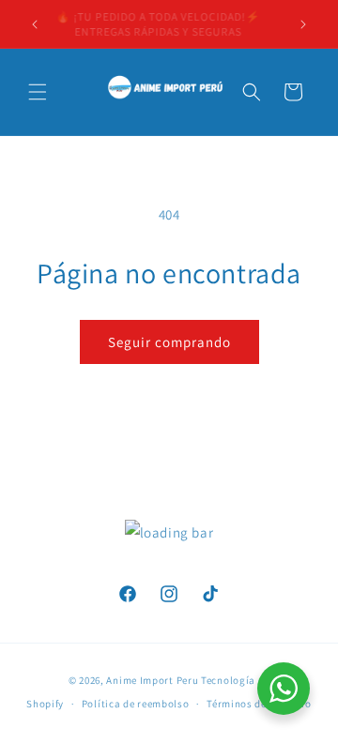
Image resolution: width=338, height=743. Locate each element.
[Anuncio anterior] (34, 24)
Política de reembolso (136, 703)
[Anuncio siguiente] (303, 24)
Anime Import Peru (152, 680)
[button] (37, 92)
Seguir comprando (169, 342)
